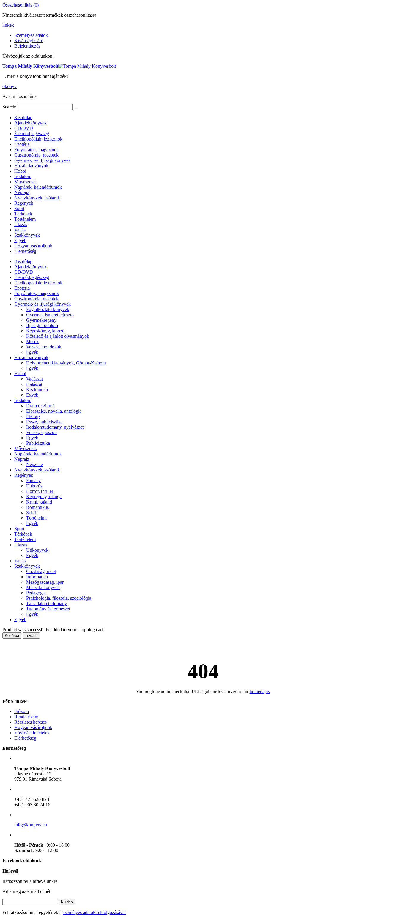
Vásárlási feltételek (32, 732)
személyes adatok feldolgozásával (94, 912)
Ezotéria (22, 144)
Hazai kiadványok (31, 165)
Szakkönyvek (27, 235)
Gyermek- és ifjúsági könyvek (42, 160)
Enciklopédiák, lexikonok (38, 138)
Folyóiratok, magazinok (36, 149)
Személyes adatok (31, 35)
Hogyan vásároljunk (33, 245)
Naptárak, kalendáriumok (38, 187)
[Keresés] (76, 108)
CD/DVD (23, 128)
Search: (9, 106)
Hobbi (20, 170)
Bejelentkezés (27, 45)
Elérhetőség (25, 251)
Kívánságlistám (28, 40)
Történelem (25, 219)
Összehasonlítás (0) (20, 4)
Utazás (20, 224)
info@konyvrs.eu (30, 824)
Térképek (23, 213)
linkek (8, 25)
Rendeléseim (26, 716)
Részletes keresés (30, 722)
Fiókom (21, 711)
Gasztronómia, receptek (36, 154)
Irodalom (22, 176)
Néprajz (21, 192)
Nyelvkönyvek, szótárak (37, 197)
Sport (19, 208)
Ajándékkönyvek (30, 122)
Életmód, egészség (31, 133)
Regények (23, 203)
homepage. (260, 691)
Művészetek (25, 181)
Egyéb (20, 240)
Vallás (20, 229)
